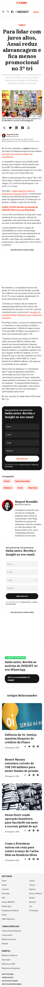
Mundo (32, 898)
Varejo (7, 481)
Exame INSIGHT (8, 902)
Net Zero (32, 902)
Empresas (32, 488)
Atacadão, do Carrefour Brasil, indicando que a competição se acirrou (22, 315)
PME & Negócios (8, 919)
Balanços (8, 488)
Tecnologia (33, 910)
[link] (10, 127)
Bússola (5, 944)
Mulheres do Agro (9, 939)
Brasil (4, 885)
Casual (32, 881)
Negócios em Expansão (11, 968)
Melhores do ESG (8, 964)
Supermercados (22, 481)
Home (4, 881)
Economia (6, 893)
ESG (3, 898)
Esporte (32, 889)
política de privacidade (11, 984)
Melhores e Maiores (9, 955)
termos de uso (7, 977)
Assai (20, 488)
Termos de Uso (25, 464)
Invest (4, 915)
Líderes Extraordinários (11, 931)
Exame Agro (7, 906)
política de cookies (10, 981)
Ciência (32, 885)
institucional (8, 974)
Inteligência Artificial (10, 910)
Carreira (5, 889)
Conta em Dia (7, 935)
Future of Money (35, 893)
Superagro (6, 960)
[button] (3, 12)
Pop (30, 906)
